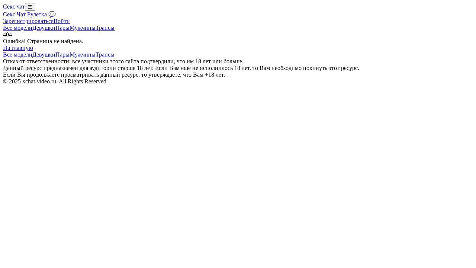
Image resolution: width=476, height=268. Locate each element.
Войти (62, 21)
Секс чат (14, 6)
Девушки (43, 28)
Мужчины (83, 28)
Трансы (105, 28)
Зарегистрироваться (28, 21)
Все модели (17, 54)
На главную (18, 48)
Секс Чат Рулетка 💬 (29, 14)
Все (17, 28)
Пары (62, 28)
